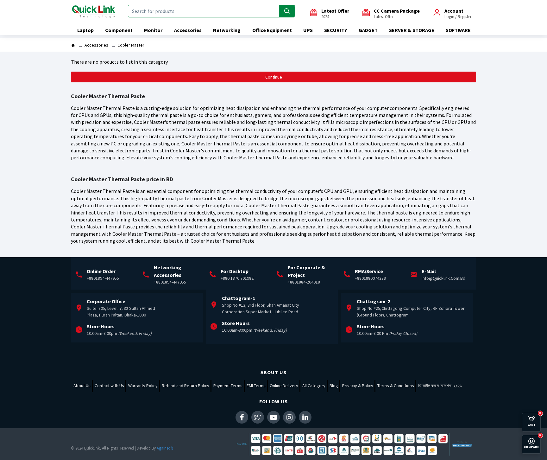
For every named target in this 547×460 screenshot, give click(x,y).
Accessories (96, 45)
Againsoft (165, 448)
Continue (273, 77)
